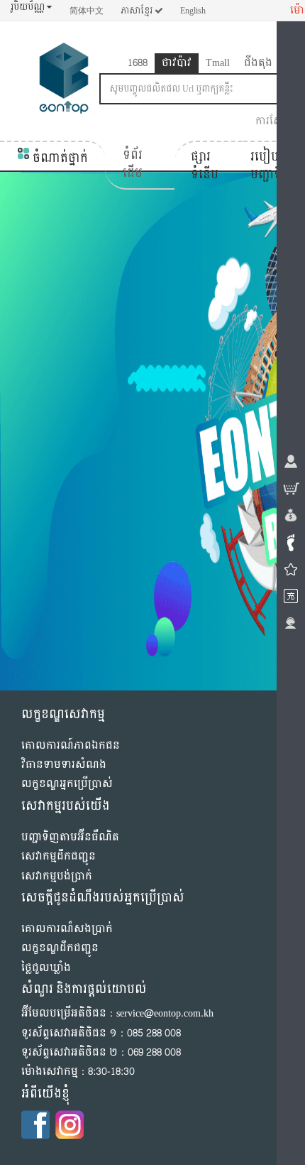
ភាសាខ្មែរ (138, 10)
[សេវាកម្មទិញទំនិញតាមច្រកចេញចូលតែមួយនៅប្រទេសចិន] (63, 81)
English (193, 10)
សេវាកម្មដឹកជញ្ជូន (58, 856)
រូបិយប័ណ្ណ (29, 7)
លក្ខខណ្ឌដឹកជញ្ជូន (60, 948)
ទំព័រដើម (133, 164)
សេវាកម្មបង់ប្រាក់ (56, 876)
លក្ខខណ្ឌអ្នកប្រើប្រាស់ (67, 784)
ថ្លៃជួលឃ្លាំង (46, 968)
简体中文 (87, 10)
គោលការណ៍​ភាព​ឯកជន (70, 745)
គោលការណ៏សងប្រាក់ (67, 929)
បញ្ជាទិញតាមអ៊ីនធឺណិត (70, 837)
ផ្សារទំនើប (204, 165)
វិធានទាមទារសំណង (63, 765)
